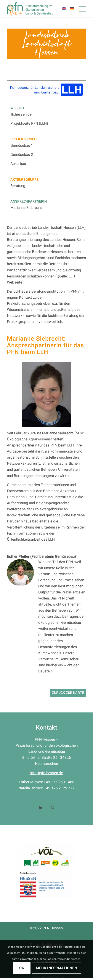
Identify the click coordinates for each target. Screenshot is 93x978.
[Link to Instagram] (52, 807)
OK (21, 968)
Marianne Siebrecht (26, 207)
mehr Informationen (56, 968)
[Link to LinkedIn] (40, 807)
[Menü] (80, 9)
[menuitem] (80, 9)
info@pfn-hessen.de (46, 773)
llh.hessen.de (21, 114)
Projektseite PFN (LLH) (29, 123)
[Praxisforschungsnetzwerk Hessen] (38, 9)
